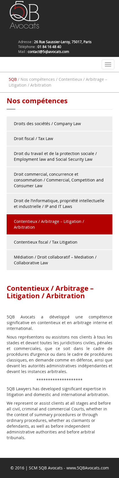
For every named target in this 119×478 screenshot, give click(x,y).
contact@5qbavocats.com (48, 51)
